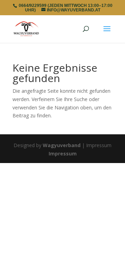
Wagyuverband (62, 145)
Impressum (63, 153)
